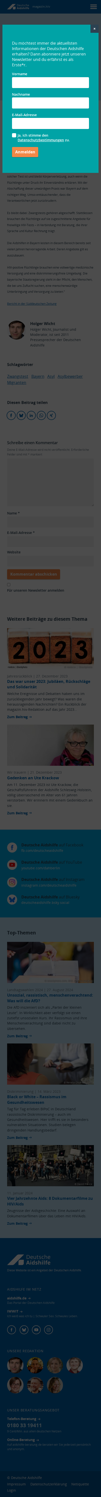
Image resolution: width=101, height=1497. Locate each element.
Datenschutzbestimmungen (41, 140)
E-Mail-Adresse (24, 114)
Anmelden (25, 152)
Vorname (19, 74)
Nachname (21, 94)
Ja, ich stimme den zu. (44, 137)
